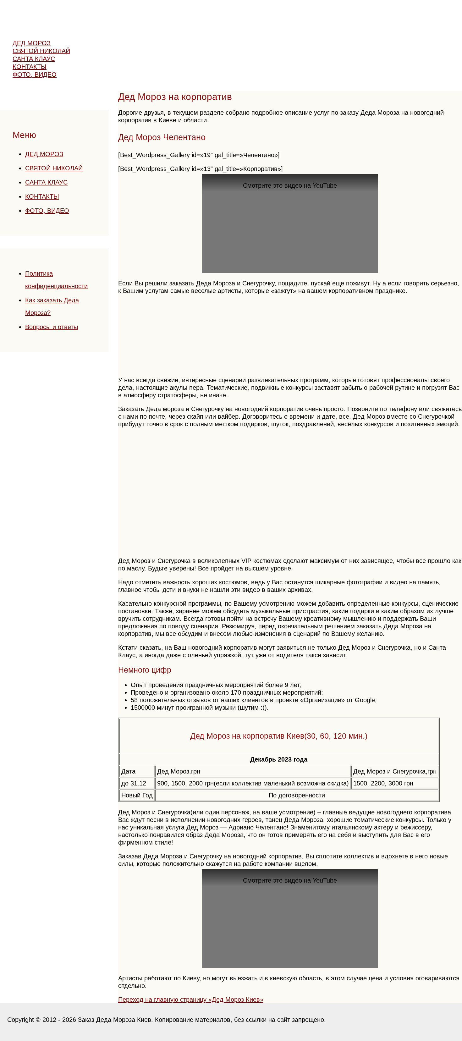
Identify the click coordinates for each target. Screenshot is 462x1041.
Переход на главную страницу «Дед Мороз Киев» (190, 999)
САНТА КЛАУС (46, 182)
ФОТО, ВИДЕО (47, 210)
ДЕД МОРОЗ (44, 154)
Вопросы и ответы (51, 326)
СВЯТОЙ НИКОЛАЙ (54, 168)
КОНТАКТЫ (42, 196)
